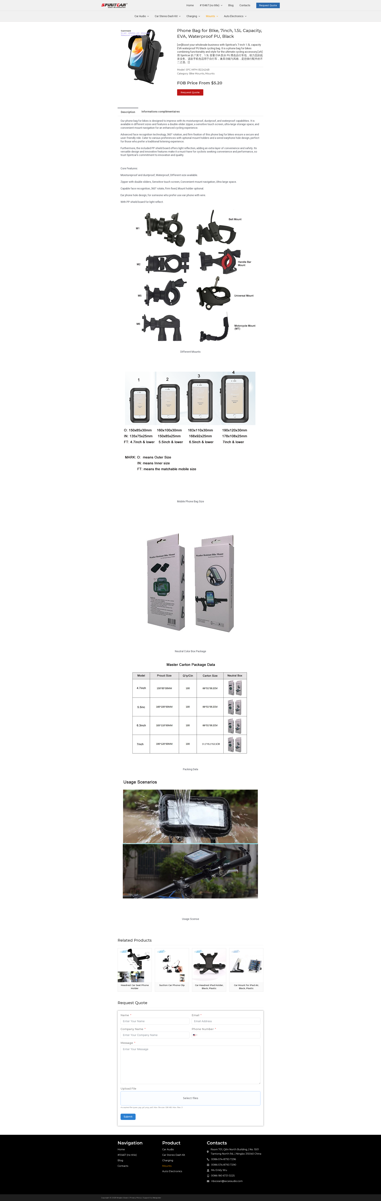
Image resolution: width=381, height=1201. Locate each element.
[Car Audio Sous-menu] (148, 16)
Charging (191, 16)
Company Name (132, 1029)
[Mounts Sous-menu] (217, 16)
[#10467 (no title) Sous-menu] (221, 5)
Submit (128, 1116)
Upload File (128, 1088)
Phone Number (203, 1029)
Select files (190, 1098)
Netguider (157, 1198)
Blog (231, 5)
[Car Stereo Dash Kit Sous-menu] (180, 16)
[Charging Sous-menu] (199, 16)
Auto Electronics (233, 16)
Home (190, 5)
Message (127, 1043)
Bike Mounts (196, 73)
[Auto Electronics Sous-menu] (245, 16)
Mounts (210, 16)
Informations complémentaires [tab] (161, 111)
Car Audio (140, 16)
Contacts (244, 5)
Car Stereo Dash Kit (166, 16)
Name (125, 1015)
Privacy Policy (136, 1198)
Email (195, 1015)
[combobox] (195, 1035)
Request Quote (268, 5)
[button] (170, 31)
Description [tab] (128, 112)
